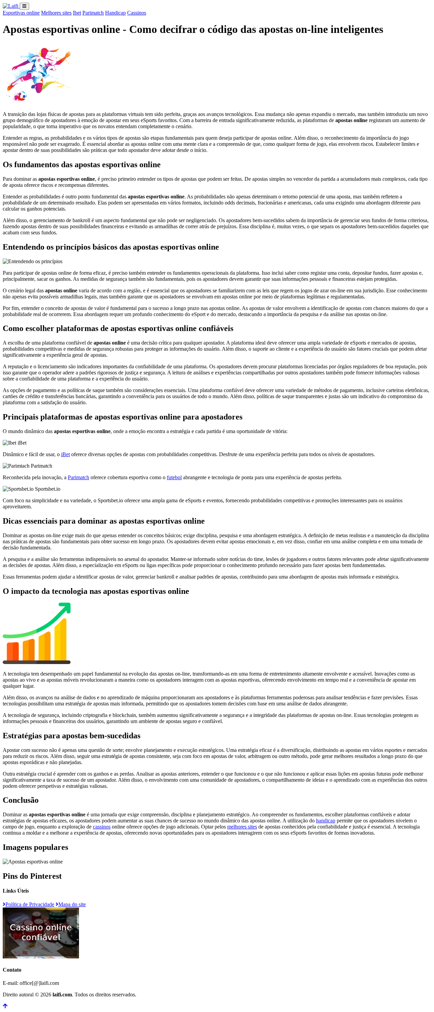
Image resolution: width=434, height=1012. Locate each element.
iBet (65, 454)
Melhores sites (56, 13)
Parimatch (93, 13)
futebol (174, 477)
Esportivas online (21, 13)
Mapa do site (72, 904)
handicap (325, 820)
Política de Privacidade (29, 904)
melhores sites (242, 827)
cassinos (102, 827)
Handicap (115, 13)
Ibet (77, 13)
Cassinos (136, 13)
